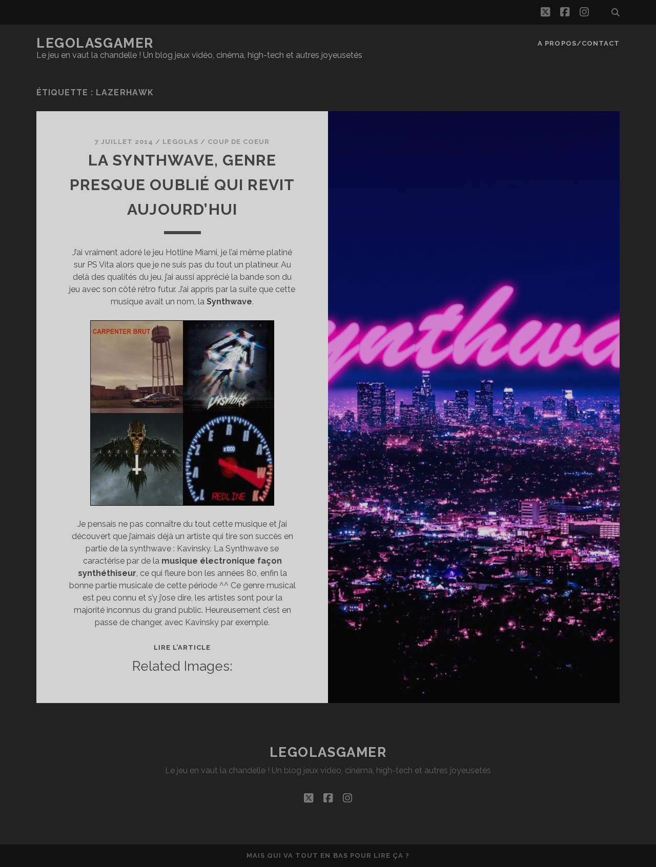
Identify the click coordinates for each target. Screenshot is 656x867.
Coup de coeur (239, 142)
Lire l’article (182, 647)
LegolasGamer (95, 43)
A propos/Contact (579, 43)
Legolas (180, 142)
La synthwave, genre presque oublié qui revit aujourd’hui (182, 184)
